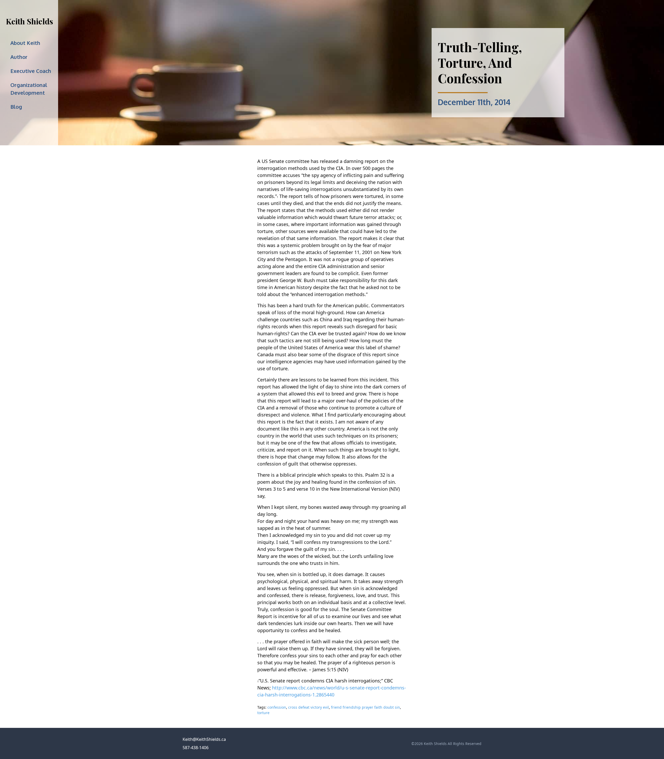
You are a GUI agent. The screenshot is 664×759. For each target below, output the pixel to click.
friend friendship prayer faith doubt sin (365, 707)
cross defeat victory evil (308, 707)
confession (276, 707)
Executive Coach (30, 70)
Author (18, 56)
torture (263, 712)
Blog (16, 106)
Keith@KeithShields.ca (204, 739)
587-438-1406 (196, 747)
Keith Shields (29, 21)
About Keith (25, 42)
